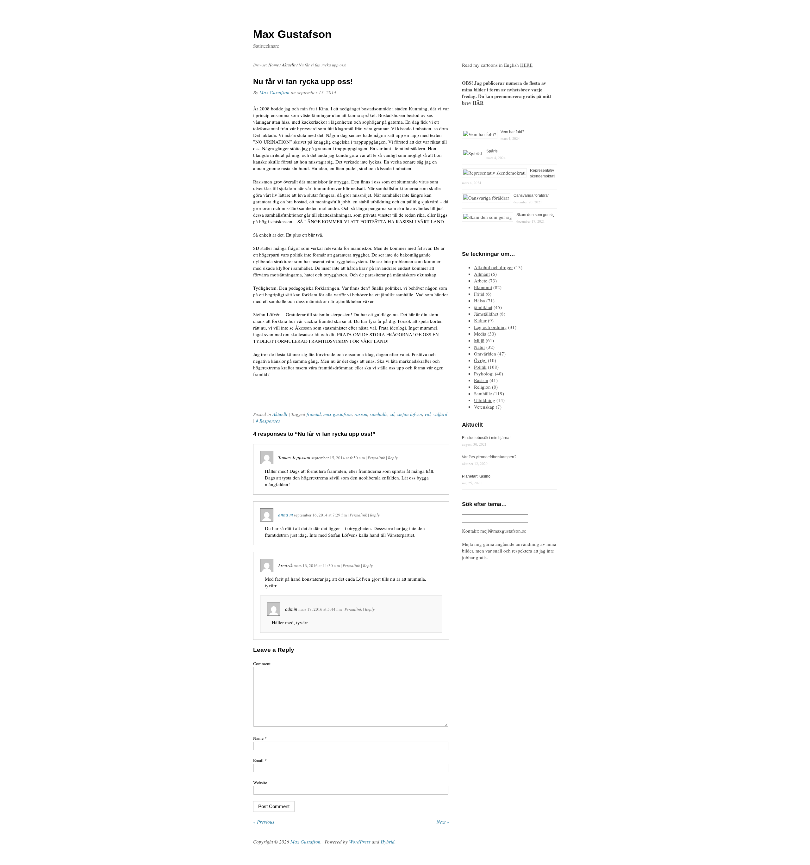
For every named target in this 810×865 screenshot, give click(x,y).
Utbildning (484, 400)
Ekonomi (483, 287)
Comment (262, 663)
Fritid (479, 294)
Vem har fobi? (512, 132)
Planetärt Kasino (476, 476)
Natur (479, 347)
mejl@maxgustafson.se (502, 531)
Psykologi (484, 373)
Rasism (481, 380)
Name (260, 738)
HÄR (478, 102)
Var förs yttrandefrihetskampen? (489, 457)
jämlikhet (483, 307)
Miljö (479, 340)
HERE (526, 65)
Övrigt (480, 360)
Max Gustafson (274, 92)
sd (392, 414)
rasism (360, 414)
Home (273, 65)
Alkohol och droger (493, 267)
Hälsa (479, 300)
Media (480, 334)
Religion (482, 387)
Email (260, 760)
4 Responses (268, 420)
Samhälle (483, 393)
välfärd (440, 414)
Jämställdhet (486, 314)
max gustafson (337, 414)
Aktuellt (289, 65)
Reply (393, 457)
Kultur (480, 320)
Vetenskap (484, 407)
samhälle (379, 414)
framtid (314, 414)
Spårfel (492, 151)
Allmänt (482, 274)
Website (260, 782)
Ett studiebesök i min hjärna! (486, 438)
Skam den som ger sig (535, 215)
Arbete (480, 280)
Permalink (376, 457)
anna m (285, 514)
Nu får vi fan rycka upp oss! (303, 81)
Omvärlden (485, 353)
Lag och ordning (490, 327)
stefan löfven (409, 414)
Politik (480, 367)
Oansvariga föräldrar (531, 195)
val (428, 414)
